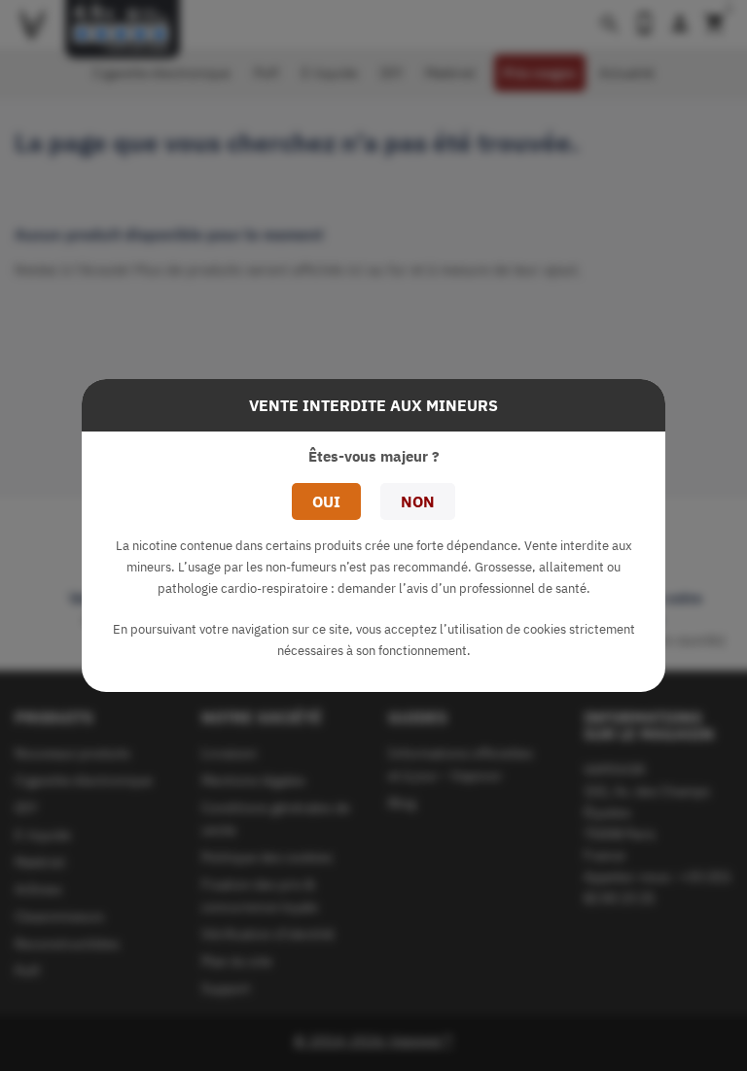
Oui (326, 501)
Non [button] (418, 501)
